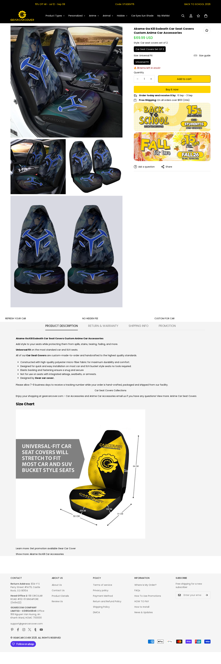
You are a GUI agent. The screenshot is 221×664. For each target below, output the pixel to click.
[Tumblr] (35, 629)
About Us (57, 585)
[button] (206, 16)
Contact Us (58, 590)
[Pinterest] (12, 629)
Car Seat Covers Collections (110, 390)
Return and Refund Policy (107, 601)
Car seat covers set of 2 (150, 49)
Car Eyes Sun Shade (142, 15)
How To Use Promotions (147, 596)
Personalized (75, 15)
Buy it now (172, 89)
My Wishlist (163, 15)
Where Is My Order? (145, 585)
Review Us (57, 601)
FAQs (137, 590)
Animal (106, 15)
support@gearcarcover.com (27, 623)
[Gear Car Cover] (22, 15)
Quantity (139, 72)
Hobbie (121, 15)
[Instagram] (24, 629)
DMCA (96, 612)
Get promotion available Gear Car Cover (53, 548)
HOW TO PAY (141, 601)
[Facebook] (18, 629)
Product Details (60, 596)
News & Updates (143, 612)
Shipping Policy (101, 606)
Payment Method (103, 596)
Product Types (54, 15)
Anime (92, 15)
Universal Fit (142, 62)
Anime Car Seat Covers (183, 396)
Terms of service (102, 585)
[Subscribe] (206, 595)
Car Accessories (75, 396)
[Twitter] (30, 629)
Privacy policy (100, 590)
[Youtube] (41, 629)
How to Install (141, 606)
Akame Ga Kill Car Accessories (47, 554)
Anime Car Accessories (103, 396)
